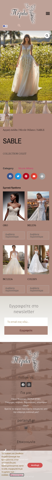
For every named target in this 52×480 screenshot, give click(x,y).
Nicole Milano (27, 129)
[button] (47, 13)
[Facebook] (23, 384)
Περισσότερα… (17, 475)
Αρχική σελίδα (10, 129)
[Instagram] (28, 384)
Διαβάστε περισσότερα (11, 235)
